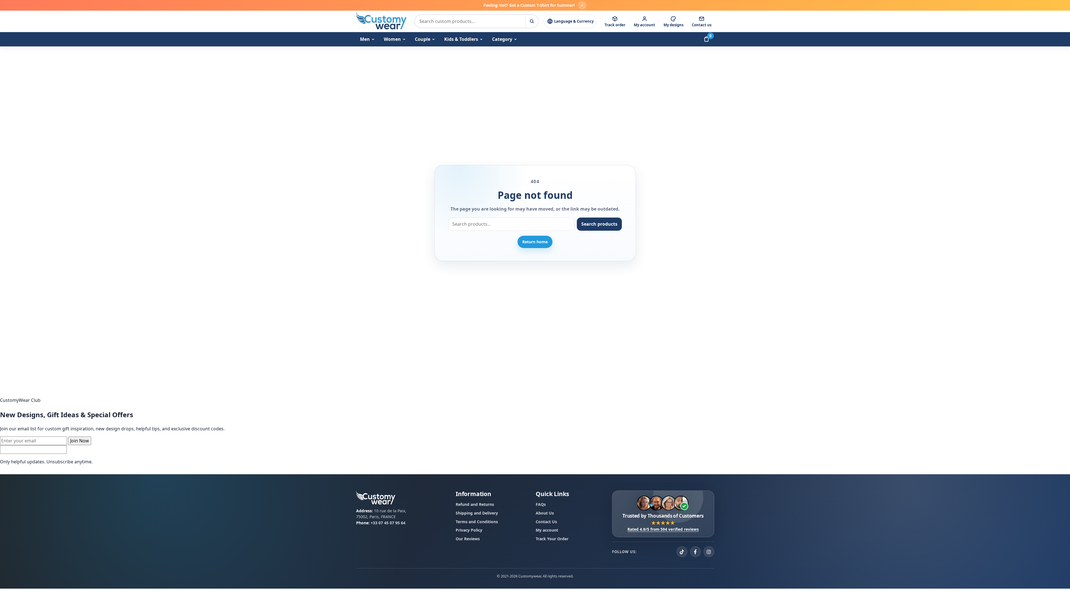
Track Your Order (552, 538)
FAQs (541, 504)
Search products (599, 224)
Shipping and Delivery (477, 513)
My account (547, 530)
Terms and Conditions (477, 521)
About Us (545, 513)
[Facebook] (695, 551)
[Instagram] (709, 551)
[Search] (531, 21)
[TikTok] (682, 551)
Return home (535, 241)
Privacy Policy (469, 530)
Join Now (79, 441)
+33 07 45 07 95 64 (388, 522)
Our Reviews (468, 538)
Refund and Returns (475, 504)
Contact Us (546, 521)
